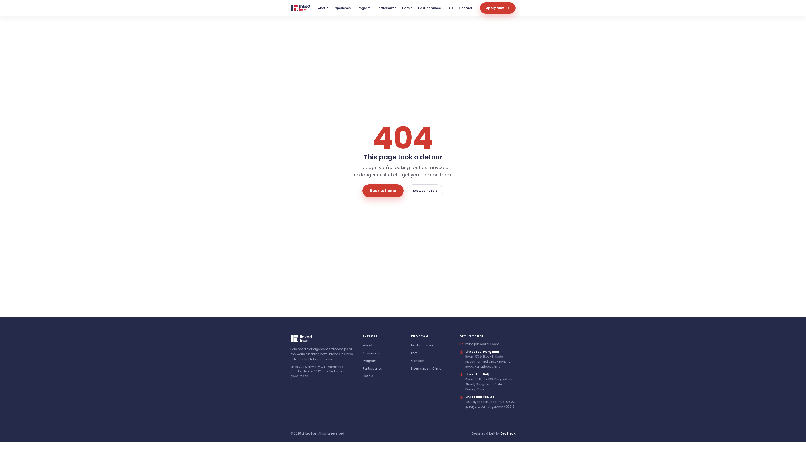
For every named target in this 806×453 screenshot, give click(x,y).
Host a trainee (429, 8)
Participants (386, 8)
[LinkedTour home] (300, 8)
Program (364, 8)
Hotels (407, 8)
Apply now (495, 8)
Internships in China (426, 368)
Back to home (383, 190)
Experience (342, 8)
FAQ (450, 8)
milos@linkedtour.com (482, 344)
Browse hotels (425, 191)
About (323, 8)
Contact (465, 8)
